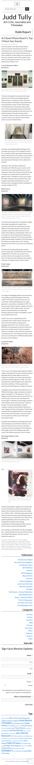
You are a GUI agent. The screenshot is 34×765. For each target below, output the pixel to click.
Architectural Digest (25, 560)
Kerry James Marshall (10, 738)
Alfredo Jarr (15, 541)
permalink (19, 549)
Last (31, 668)
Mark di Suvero (25, 546)
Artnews (29, 570)
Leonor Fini (18, 546)
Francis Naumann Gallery (12, 544)
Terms (30, 682)
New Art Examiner (26, 587)
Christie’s (6, 722)
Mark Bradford (19, 740)
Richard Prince (24, 745)
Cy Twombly (11, 725)
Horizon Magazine (26, 581)
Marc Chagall (13, 740)
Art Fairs (18, 539)
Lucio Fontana (5, 741)
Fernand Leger (10, 728)
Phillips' (7, 745)
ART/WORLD (28, 568)
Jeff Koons (14, 736)
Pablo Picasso (13, 743)
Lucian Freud (28, 738)
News (30, 631)
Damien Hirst (19, 725)
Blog (31, 623)
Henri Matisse (4, 733)
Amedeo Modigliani (12, 721)
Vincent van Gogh (21, 751)
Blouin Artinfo (28, 576)
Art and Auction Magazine (23, 562)
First (31, 662)
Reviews (29, 636)
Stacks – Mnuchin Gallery (24, 597)
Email (30, 674)
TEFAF (14, 751)
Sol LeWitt (24, 548)
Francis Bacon (19, 728)
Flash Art (29, 578)
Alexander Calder (6, 541)
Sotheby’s (7, 750)
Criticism (29, 625)
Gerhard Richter (16, 730)
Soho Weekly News (26, 595)
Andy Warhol (25, 720)
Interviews (29, 628)
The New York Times (25, 603)
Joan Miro (19, 736)
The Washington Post (25, 605)
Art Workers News (26, 565)
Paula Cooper (5, 548)
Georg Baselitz (5, 730)
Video (30, 639)
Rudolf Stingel (14, 748)
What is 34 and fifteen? (23, 697)
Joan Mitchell (26, 736)
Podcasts (29, 633)
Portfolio (29, 589)
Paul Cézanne (23, 743)
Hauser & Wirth (27, 730)
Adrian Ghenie (5, 718)
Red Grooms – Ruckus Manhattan (21, 592)
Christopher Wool (18, 723)
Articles (30, 617)
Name (30, 655)
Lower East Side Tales (25, 584)
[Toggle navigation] (17, 4)
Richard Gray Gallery (15, 548)
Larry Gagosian (19, 738)
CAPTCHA (29, 705)
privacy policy (25, 761)
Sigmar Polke (21, 748)
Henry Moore (12, 733)
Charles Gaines (22, 543)
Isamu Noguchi (10, 546)
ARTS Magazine (27, 573)
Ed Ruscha (3, 728)
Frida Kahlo (22, 544)
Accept (30, 685)
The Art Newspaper (25, 600)
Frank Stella (28, 728)
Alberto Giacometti (15, 718)
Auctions (29, 620)
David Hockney (27, 726)
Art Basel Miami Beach (11, 543)
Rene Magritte (16, 746)
